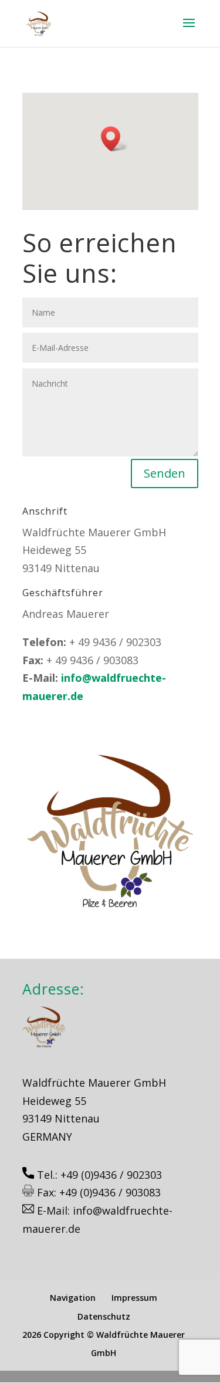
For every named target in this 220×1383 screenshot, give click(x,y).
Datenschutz (103, 1316)
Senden (164, 473)
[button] (114, 138)
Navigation (73, 1297)
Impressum (134, 1297)
